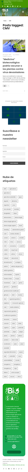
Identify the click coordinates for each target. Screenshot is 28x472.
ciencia (19, 242)
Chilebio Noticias (7, 56)
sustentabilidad (8, 360)
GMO (13, 295)
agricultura (7, 193)
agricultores (13, 189)
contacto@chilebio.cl (13, 441)
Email (4, 156)
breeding (6, 229)
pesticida (20, 327)
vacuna (12, 376)
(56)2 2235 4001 (8, 4)
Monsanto (6, 319)
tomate (17, 360)
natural (14, 319)
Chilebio (17, 54)
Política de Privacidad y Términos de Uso (14, 465)
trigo (15, 368)
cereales (21, 238)
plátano (20, 336)
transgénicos (7, 368)
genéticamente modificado (11, 291)
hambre (20, 295)
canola (6, 238)
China (11, 242)
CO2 (5, 246)
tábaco (6, 372)
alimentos (14, 201)
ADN (5, 189)
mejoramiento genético (10, 311)
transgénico (17, 364)
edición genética (8, 270)
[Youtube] (8, 115)
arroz (14, 205)
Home (5, 20)
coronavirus (13, 246)
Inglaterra (6, 303)
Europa (17, 278)
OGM (13, 323)
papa (13, 327)
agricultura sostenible (9, 197)
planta (5, 336)
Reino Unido (15, 340)
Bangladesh (7, 213)
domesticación (8, 262)
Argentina (6, 205)
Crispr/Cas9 (14, 250)
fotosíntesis (7, 283)
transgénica (7, 364)
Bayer (15, 213)
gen (14, 283)
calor (5, 234)
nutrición (6, 323)
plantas (13, 336)
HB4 (5, 299)
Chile (5, 242)
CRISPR (6, 250)
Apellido (5, 151)
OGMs (19, 323)
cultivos (13, 254)
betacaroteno (7, 217)
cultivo (5, 254)
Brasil (20, 225)
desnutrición (15, 258)
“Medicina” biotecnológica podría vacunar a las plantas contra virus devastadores (13, 66)
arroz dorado (7, 209)
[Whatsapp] (14, 121)
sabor (15, 344)
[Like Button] (5, 86)
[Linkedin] (20, 115)
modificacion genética (10, 315)
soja (5, 356)
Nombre (5, 145)
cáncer (20, 254)
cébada (6, 258)
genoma (6, 287)
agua (20, 197)
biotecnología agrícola (10, 221)
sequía (21, 352)
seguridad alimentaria (10, 352)
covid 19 (21, 246)
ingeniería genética (14, 299)
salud (21, 344)
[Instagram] (20, 109)
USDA (5, 376)
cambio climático (14, 234)
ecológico (18, 262)
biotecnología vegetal (10, 225)
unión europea (15, 372)
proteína (6, 340)
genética (14, 287)
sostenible (12, 356)
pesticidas (6, 331)
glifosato (6, 295)
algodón (6, 201)
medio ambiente (14, 307)
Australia (16, 209)
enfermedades (8, 274)
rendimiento (7, 344)
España (17, 274)
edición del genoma (16, 266)
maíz (5, 307)
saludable (6, 348)
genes (20, 283)
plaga (14, 331)
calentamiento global (18, 229)
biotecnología (18, 217)
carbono (13, 238)
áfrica (19, 376)
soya (19, 356)
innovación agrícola (17, 303)
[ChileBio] (6, 11)
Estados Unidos (8, 278)
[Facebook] (8, 109)
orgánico (6, 327)
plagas (21, 331)
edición (6, 266)
